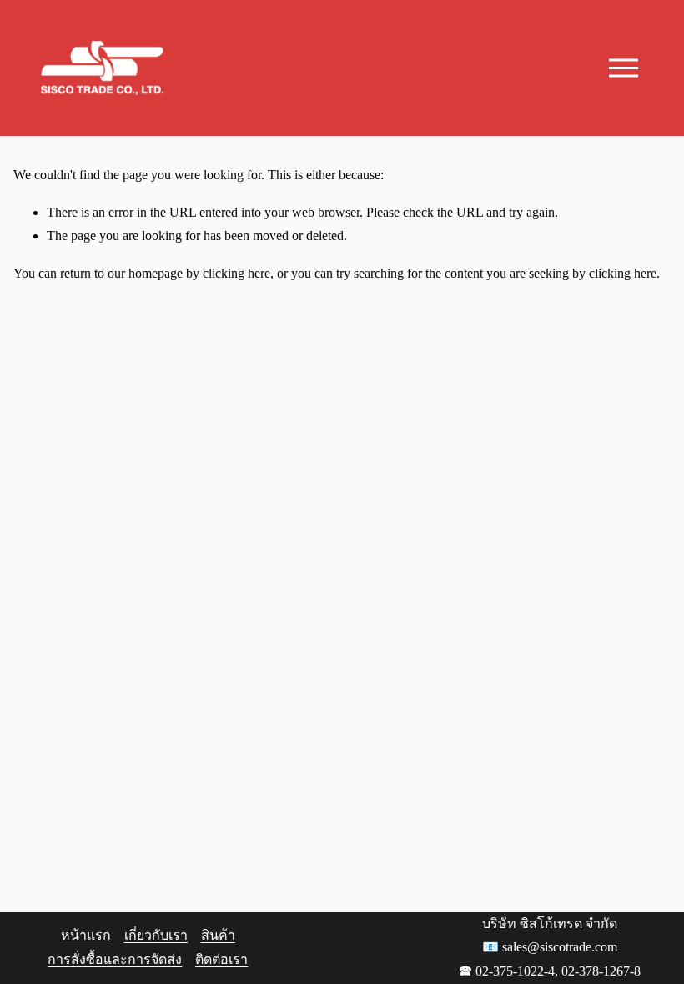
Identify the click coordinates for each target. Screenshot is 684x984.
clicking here (236, 273)
